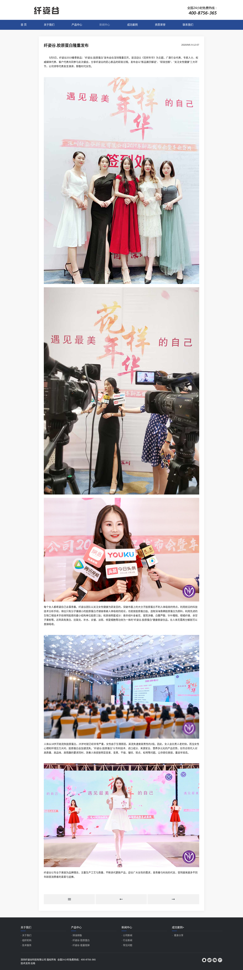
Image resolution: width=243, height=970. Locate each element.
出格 (33, 963)
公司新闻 (127, 935)
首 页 (24, 24)
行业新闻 (127, 940)
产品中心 (77, 24)
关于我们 (49, 24)
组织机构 (26, 940)
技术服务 (26, 945)
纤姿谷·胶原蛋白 (81, 940)
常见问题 (127, 945)
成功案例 (132, 24)
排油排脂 (77, 935)
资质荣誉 (160, 24)
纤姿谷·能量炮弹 (81, 945)
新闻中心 (104, 24)
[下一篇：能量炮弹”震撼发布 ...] (173, 899)
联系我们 (188, 24)
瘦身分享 (178, 935)
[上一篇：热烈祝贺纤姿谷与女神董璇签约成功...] (121, 899)
